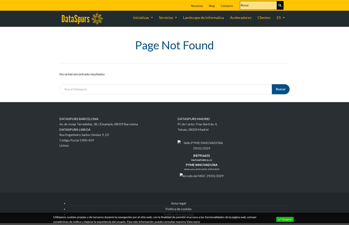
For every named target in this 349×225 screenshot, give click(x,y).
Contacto (227, 5)
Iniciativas (141, 17)
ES (279, 17)
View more (193, 221)
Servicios (166, 17)
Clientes (264, 17)
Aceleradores (240, 17)
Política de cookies (178, 209)
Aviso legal (178, 203)
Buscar (281, 89)
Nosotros (197, 5)
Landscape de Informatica (203, 17)
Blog (212, 5)
